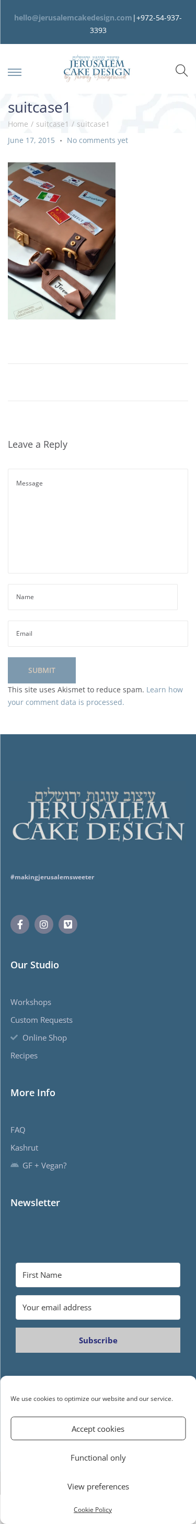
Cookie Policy (93, 1509)
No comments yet (97, 140)
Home (18, 124)
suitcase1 (52, 124)
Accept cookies (98, 1428)
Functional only (98, 1457)
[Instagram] (43, 924)
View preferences (98, 1486)
